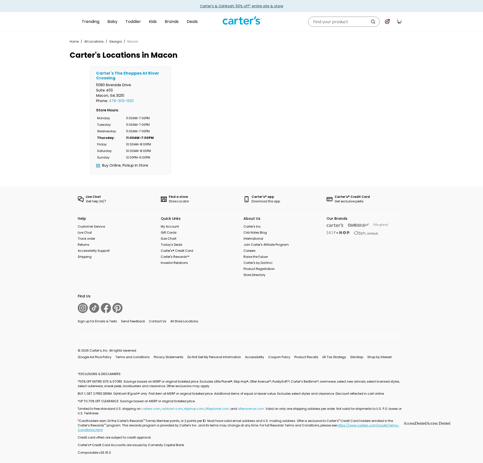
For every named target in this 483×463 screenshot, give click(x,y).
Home (74, 41)
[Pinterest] (117, 308)
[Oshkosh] (358, 225)
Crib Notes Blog (255, 232)
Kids (153, 21)
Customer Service (91, 226)
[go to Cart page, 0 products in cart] (399, 22)
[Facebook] (106, 308)
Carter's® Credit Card (177, 251)
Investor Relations (174, 263)
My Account (170, 226)
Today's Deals (171, 244)
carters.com (150, 409)
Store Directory (254, 275)
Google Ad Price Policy (94, 357)
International (253, 238)
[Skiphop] (338, 232)
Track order (86, 238)
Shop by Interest (379, 357)
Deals (192, 21)
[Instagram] (83, 308)
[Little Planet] (381, 225)
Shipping (85, 257)
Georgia (115, 41)
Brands (172, 21)
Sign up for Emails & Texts (97, 321)
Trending (90, 21)
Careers (250, 251)
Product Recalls (306, 357)
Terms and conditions (132, 357)
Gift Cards (169, 232)
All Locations (94, 41)
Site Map (356, 357)
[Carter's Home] (241, 20)
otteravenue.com (251, 409)
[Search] (373, 22)
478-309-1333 (121, 100)
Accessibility (254, 357)
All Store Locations (184, 321)
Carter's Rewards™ (175, 257)
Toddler (133, 21)
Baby (112, 21)
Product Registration (259, 269)
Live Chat (85, 232)
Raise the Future (256, 257)
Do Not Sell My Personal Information (214, 357)
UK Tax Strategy (334, 357)
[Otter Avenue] (366, 233)
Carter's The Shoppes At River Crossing (127, 75)
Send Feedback (133, 321)
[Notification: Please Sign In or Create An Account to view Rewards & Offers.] (387, 22)
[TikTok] (94, 308)
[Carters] (335, 225)
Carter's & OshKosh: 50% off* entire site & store (241, 6)
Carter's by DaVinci (258, 263)
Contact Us (157, 321)
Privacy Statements (168, 357)
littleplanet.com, (217, 409)
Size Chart (168, 238)
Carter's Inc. (253, 226)
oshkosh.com (172, 409)
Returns (83, 244)
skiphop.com (194, 409)
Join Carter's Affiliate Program (266, 244)
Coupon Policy (279, 357)
